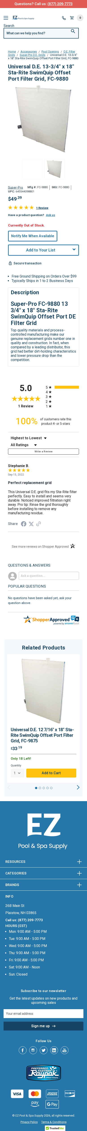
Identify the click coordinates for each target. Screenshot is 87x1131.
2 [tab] (40, 788)
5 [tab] (51, 788)
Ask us (50, 215)
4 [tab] (47, 788)
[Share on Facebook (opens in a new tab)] (23, 524)
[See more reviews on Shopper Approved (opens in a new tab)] (38, 524)
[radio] (62, 387)
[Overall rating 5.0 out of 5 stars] (21, 208)
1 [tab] (36, 788)
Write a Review (44, 451)
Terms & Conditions (53, 1122)
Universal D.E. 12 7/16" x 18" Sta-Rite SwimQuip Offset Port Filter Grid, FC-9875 (42, 735)
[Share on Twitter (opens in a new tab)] (31, 524)
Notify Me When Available (32, 236)
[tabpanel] (43, 718)
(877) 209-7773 (60, 4)
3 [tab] (44, 788)
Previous (8, 787)
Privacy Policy (29, 1122)
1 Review (42, 208)
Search (9, 26)
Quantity (16, 765)
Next (78, 787)
